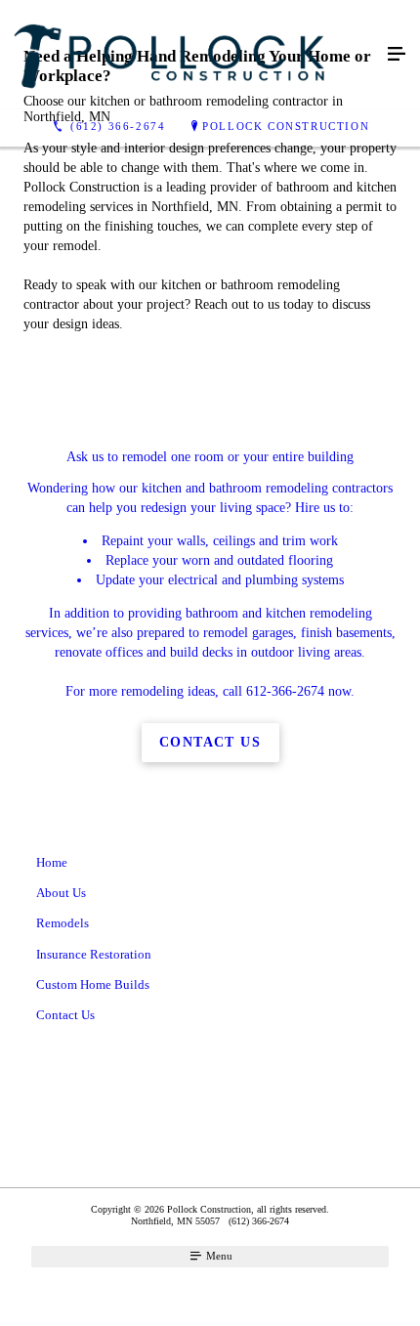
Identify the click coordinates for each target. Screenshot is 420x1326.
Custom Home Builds (92, 984)
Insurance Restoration (93, 954)
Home (51, 862)
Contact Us (65, 1014)
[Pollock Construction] (190, 55)
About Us (61, 892)
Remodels (62, 923)
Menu (217, 1256)
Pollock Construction (285, 126)
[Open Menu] (396, 54)
